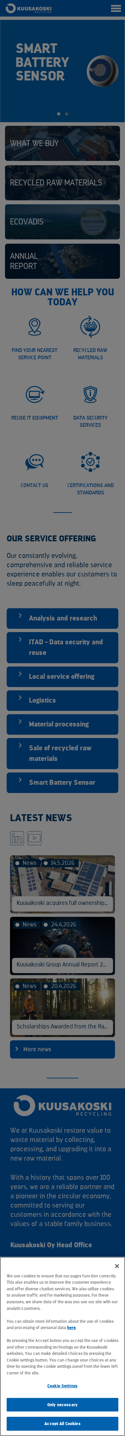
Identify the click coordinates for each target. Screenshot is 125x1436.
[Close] (117, 1266)
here (71, 1327)
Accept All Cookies (62, 1423)
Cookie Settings (62, 1386)
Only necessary (62, 1405)
